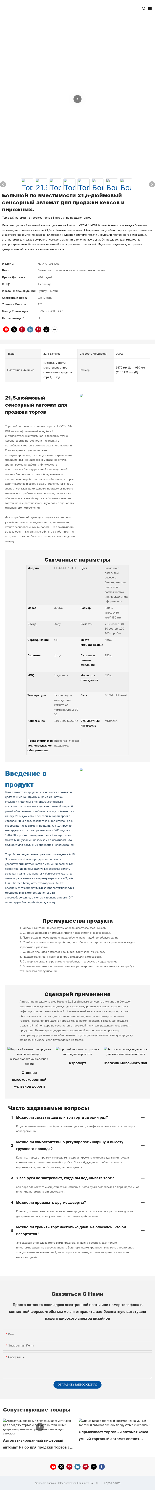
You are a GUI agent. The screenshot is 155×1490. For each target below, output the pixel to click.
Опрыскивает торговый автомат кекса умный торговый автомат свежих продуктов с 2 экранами (113, 1436)
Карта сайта (111, 1483)
